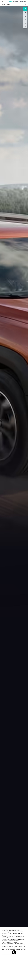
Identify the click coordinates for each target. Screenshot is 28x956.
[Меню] (2, 1)
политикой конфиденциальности (9, 942)
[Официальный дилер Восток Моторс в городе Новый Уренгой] (19, 1)
